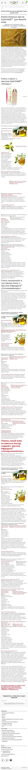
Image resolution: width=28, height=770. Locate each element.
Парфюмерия (5, 741)
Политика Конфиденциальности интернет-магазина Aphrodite (12, 720)
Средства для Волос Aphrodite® (8, 731)
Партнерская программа (7, 723)
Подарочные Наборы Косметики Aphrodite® (11, 733)
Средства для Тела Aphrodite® (8, 738)
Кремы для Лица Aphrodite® (7, 730)
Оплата (3, 716)
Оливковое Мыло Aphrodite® (8, 735)
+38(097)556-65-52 (6, 751)
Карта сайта (24, 767)
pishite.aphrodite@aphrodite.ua (8, 754)
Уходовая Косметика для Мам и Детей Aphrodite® (12, 739)
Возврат (3, 717)
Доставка (4, 714)
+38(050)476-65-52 (6, 752)
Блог (3, 726)
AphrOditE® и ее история (7, 725)
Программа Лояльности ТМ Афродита (10, 721)
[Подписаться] (25, 700)
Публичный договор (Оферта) (8, 712)
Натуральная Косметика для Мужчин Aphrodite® (12, 736)
